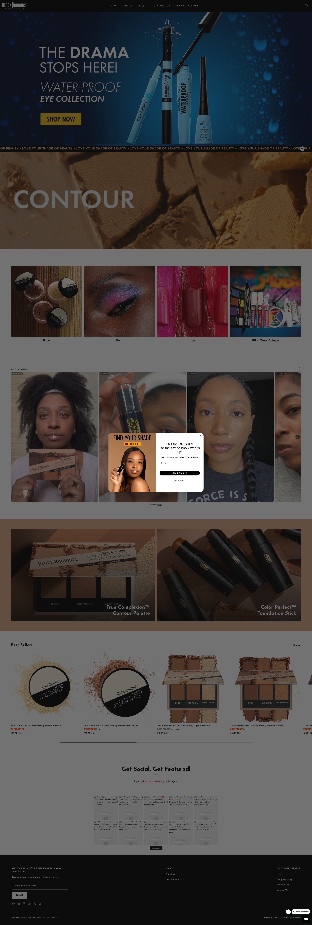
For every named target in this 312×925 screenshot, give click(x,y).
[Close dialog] (200, 435)
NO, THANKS (180, 480)
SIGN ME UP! (179, 473)
